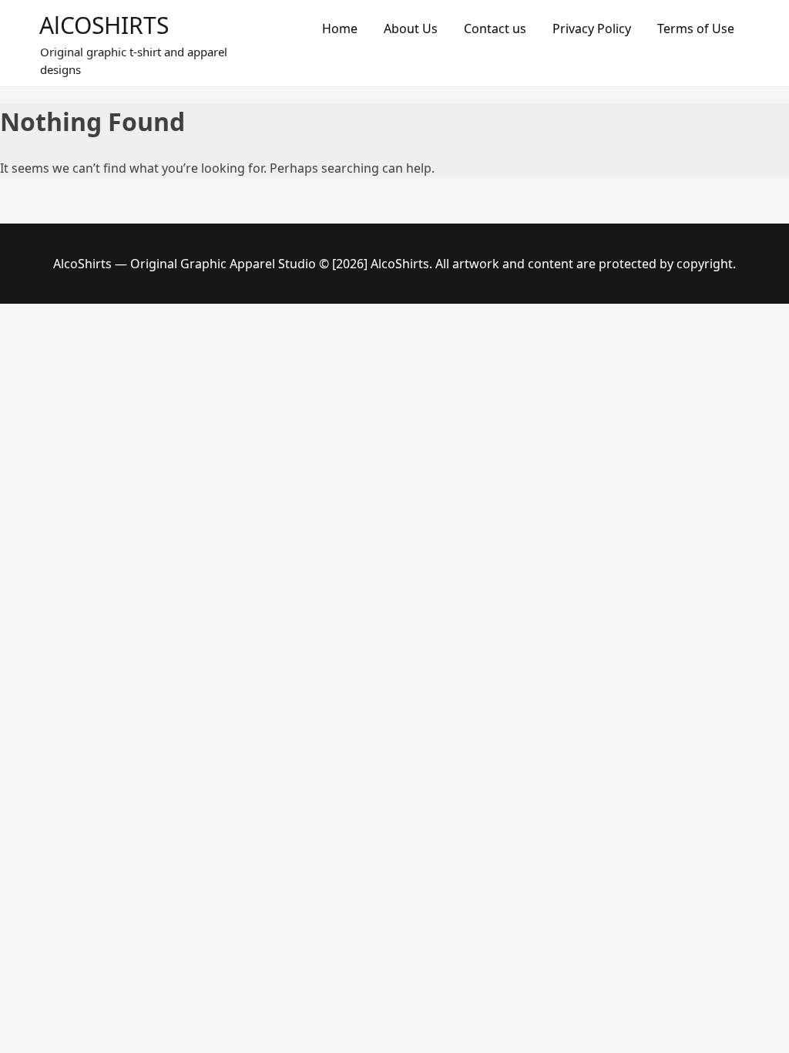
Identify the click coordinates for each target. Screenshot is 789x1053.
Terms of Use (695, 28)
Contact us (495, 28)
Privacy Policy (591, 28)
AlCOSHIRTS (104, 25)
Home (340, 28)
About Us (411, 28)
